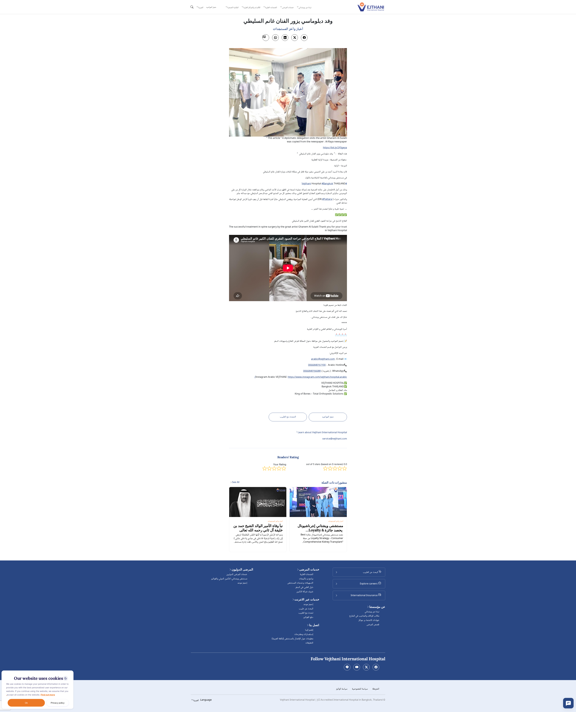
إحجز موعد (308, 604)
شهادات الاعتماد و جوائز (368, 620)
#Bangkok (327, 184)
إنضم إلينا (309, 630)
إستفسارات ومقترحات (303, 634)
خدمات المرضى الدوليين (236, 574)
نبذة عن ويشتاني (372, 612)
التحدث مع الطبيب (288, 417)
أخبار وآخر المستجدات (335, 521)
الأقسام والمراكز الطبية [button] (251, 7)
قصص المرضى (372, 625)
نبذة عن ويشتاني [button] (304, 7)
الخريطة (375, 689)
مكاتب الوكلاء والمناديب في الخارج (364, 616)
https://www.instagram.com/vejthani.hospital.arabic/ (301, 377)
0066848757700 (317, 365)
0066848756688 (312, 371)
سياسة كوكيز (341, 689)
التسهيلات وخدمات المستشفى (300, 583)
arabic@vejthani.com (323, 359)
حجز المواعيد (211, 7)
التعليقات (309, 643)
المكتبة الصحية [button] (232, 7)
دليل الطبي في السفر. (304, 587)
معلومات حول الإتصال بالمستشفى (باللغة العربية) (292, 639)
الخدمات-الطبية (306, 574)
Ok (26, 703)
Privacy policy (57, 703)
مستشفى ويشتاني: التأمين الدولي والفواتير (229, 579)
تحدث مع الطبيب (305, 613)
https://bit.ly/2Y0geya (335, 148)
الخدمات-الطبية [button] (271, 7)
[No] (70, 671)
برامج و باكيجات (306, 579)
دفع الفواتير (308, 617)
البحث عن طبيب (306, 609)
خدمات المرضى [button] (288, 7)
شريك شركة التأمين (304, 592)
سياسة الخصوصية (360, 689)
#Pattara (327, 199)
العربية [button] (200, 7)
